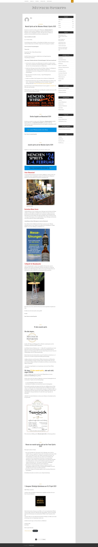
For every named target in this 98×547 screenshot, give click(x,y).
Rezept (59, 25)
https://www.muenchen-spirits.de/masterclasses (43, 83)
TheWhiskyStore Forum (62, 121)
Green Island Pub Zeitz (62, 59)
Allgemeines (40, 24)
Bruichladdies (60, 57)
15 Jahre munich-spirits (40, 327)
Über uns (32, 1)
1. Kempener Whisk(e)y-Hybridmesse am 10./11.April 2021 (40, 486)
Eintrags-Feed (60, 138)
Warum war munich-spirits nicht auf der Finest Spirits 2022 (40, 445)
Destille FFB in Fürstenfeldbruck (63, 88)
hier (50, 168)
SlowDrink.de (60, 69)
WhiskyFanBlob (61, 78)
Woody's (59, 80)
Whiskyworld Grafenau (62, 92)
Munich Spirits (31, 545)
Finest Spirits (60, 107)
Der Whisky (60, 117)
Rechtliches (49, 1)
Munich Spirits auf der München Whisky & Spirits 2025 (40, 26)
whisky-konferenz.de (40, 507)
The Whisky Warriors (62, 71)
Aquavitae (60, 100)
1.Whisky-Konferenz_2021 (28, 530)
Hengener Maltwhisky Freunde (63, 61)
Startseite (26, 1)
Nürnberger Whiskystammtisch (63, 67)
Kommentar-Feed (61, 140)
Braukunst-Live (60, 104)
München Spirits (61, 109)
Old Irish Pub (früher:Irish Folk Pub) (64, 129)
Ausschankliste (52, 85)
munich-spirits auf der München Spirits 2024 (40, 145)
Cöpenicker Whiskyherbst (62, 105)
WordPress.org (60, 142)
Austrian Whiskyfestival (62, 102)
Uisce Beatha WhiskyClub (62, 73)
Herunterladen (35, 530)
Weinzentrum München (62, 90)
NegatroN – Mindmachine (62, 65)
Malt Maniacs (60, 63)
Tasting (59, 27)
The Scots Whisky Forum (62, 119)
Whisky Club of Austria (62, 75)
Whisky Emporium (61, 76)
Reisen (59, 23)
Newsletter (43, 1)
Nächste (44, 539)
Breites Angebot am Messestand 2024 (40, 116)
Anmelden (60, 137)
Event (40, 114)
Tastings (37, 1)
